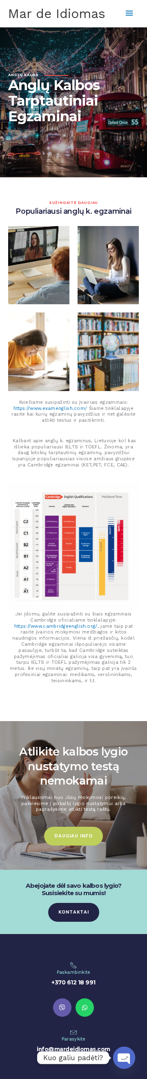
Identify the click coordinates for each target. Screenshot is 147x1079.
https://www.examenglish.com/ (50, 408)
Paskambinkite (74, 972)
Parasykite (74, 1039)
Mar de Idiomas (56, 13)
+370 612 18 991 (73, 982)
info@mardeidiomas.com (73, 1049)
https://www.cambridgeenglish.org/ (56, 626)
